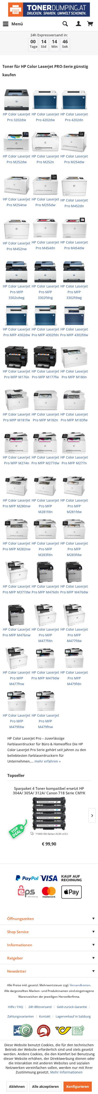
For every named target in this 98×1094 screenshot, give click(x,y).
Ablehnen (17, 1086)
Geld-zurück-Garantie (72, 1007)
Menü (17, 24)
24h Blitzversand (40, 1007)
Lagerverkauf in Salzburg (73, 1016)
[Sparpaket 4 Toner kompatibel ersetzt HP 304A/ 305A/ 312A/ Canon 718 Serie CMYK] (49, 813)
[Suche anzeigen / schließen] (65, 24)
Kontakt (44, 1016)
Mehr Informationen (66, 1072)
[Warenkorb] (90, 24)
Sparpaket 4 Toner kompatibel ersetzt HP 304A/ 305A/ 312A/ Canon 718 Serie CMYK (49, 790)
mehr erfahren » (47, 761)
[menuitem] (12, 24)
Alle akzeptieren (45, 1086)
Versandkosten (80, 985)
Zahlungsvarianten (20, 1016)
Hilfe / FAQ (15, 1007)
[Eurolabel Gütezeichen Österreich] (23, 1030)
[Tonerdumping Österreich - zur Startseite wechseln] (49, 9)
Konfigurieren (77, 1086)
